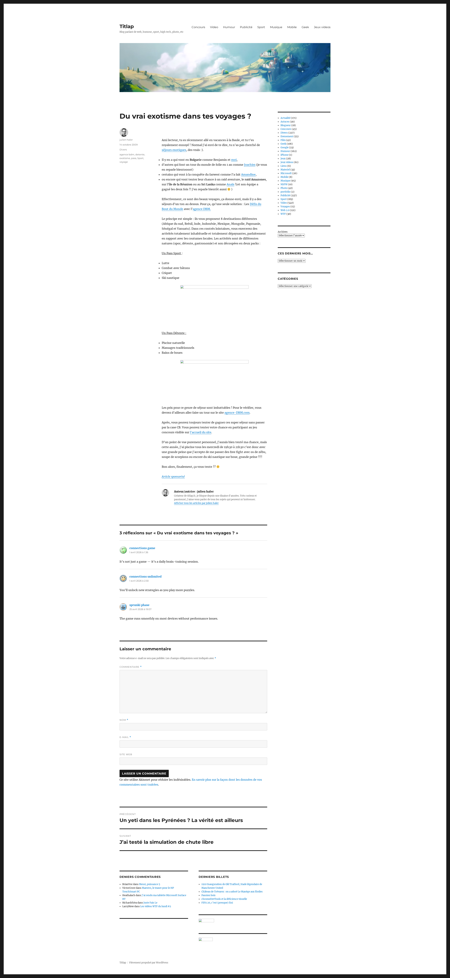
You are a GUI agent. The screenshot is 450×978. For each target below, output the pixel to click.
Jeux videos (322, 27)
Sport (261, 27)
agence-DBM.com (237, 412)
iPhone (284, 154)
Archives (283, 231)
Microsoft (286, 173)
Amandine (248, 174)
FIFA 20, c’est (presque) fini (217, 902)
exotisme (125, 158)
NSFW (284, 184)
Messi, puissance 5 (149, 884)
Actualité (285, 117)
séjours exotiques (174, 150)
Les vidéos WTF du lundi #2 (155, 906)
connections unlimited (145, 576)
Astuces (285, 121)
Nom (124, 719)
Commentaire (131, 666)
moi (234, 159)
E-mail (125, 737)
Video (214, 27)
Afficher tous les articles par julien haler (196, 503)
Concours (198, 27)
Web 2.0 (285, 210)
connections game (142, 548)
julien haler (126, 139)
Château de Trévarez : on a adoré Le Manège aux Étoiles (232, 891)
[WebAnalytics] (233, 939)
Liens (284, 165)
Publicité (246, 27)
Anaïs (230, 184)
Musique (276, 27)
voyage (124, 161)
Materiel (285, 169)
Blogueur (286, 125)
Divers (123, 149)
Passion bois (208, 895)
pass (133, 158)
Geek (305, 27)
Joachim (249, 164)
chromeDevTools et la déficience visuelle (224, 899)
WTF (283, 213)
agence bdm (127, 154)
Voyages (285, 206)
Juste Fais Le (150, 902)
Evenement (287, 136)
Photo (284, 188)
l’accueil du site (200, 432)
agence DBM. (202, 209)
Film (283, 140)
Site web (126, 754)
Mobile (292, 27)
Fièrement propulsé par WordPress (148, 962)
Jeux (283, 158)
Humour (229, 27)
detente (139, 154)
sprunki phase (139, 605)
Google (284, 147)
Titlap (127, 26)
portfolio (285, 191)
